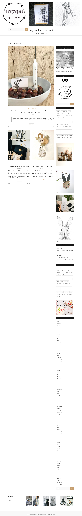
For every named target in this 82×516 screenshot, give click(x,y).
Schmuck (58, 133)
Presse (70, 128)
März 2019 (58, 376)
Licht (58, 124)
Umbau (71, 135)
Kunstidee (62, 122)
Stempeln (67, 133)
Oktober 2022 (59, 329)
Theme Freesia (44, 514)
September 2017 (59, 412)
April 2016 (58, 448)
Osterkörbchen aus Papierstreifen (62, 257)
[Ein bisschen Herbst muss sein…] (43, 145)
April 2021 (58, 338)
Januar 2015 (59, 480)
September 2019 (59, 365)
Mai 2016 (58, 446)
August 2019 (59, 368)
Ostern (70, 126)
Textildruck (66, 135)
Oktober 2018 (59, 387)
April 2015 (58, 474)
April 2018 (58, 397)
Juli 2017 (58, 416)
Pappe (62, 128)
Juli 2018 (58, 391)
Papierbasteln (50, 161)
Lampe (67, 122)
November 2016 (59, 433)
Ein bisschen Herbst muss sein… (43, 166)
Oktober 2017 (59, 410)
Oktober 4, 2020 (42, 168)
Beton (70, 111)
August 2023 (59, 323)
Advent (58, 111)
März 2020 (58, 353)
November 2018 (59, 385)
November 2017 (59, 408)
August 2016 (59, 440)
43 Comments (51, 126)
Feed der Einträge (11, 502)
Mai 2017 (58, 421)
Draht (69, 113)
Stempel (41, 161)
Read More (31, 124)
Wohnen (29, 108)
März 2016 (58, 450)
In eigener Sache (63, 119)
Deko (62, 113)
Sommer (63, 133)
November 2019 (59, 361)
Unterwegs (59, 137)
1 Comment (28, 183)
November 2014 (59, 484)
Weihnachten (69, 137)
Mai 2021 (58, 336)
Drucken (58, 115)
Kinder (68, 119)
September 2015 (59, 463)
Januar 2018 (59, 404)
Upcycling (20, 161)
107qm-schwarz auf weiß (41, 30)
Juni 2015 (58, 469)
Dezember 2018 (59, 382)
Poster (66, 128)
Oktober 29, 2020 (31, 114)
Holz (57, 119)
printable (58, 130)
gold (63, 117)
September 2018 (59, 389)
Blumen (58, 113)
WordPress (53, 514)
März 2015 (58, 476)
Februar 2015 (59, 478)
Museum (61, 124)
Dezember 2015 (59, 457)
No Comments (51, 181)
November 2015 (59, 459)
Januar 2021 (59, 342)
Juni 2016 (58, 444)
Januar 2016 (59, 454)
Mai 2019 (58, 372)
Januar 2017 (59, 429)
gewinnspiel (59, 117)
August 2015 (59, 465)
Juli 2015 (58, 467)
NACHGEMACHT (60, 126)
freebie (63, 115)
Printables (63, 130)
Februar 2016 (59, 452)
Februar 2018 (59, 401)
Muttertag (67, 124)
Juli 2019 (58, 370)
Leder (71, 122)
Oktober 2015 (59, 461)
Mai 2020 (58, 349)
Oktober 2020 (59, 344)
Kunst (58, 122)
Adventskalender (64, 111)
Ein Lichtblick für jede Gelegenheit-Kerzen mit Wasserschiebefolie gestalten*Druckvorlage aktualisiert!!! (31, 111)
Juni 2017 (58, 418)
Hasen (67, 117)
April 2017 (58, 423)
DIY (26, 108)
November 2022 (59, 327)
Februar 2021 (59, 340)
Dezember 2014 (59, 482)
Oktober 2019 (59, 363)
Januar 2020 (59, 357)
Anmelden (10, 500)
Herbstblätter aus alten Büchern (19, 166)
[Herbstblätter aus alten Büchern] (19, 145)
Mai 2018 (58, 395)
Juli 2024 (58, 321)
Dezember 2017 (59, 406)
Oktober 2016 (59, 435)
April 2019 (58, 374)
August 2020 (59, 346)
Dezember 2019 (59, 359)
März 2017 (58, 425)
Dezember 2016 (59, 431)
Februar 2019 (59, 378)
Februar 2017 (59, 427)
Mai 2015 (58, 471)
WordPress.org (11, 505)
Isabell (9, 126)
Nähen (66, 126)
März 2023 (58, 325)
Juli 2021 (58, 334)
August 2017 (59, 414)
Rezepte (68, 130)
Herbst (12, 161)
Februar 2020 (59, 355)
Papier (15, 161)
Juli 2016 (58, 442)
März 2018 (58, 399)
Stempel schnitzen (43, 163)
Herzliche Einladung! (60, 248)
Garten (71, 115)
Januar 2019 (59, 380)
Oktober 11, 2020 (19, 168)
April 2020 (58, 351)
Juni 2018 (58, 393)
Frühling (67, 115)
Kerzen (34, 108)
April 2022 (58, 332)
